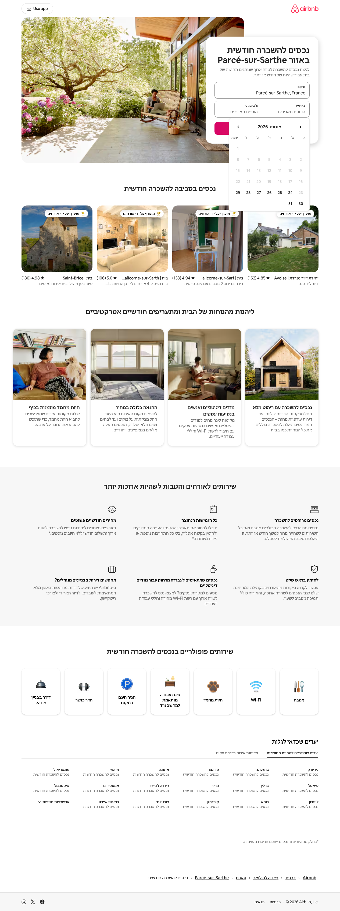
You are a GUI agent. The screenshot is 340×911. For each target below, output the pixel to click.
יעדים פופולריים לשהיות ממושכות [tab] (292, 752)
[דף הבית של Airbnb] (304, 8)
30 (301, 203)
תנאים (259, 901)
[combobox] (262, 93)
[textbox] (286, 111)
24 (290, 192)
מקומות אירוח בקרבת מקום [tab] (237, 752)
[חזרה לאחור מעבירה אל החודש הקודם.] (300, 127)
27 (259, 192)
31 (290, 203)
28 (248, 192)
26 (269, 192)
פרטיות (275, 901)
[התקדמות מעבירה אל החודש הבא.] (238, 127)
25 (280, 192)
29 (238, 192)
